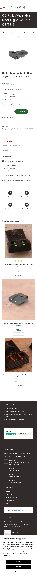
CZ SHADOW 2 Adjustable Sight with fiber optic (18, 265)
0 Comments (17, 526)
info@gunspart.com (15, 476)
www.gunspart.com (15, 482)
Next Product (28, 33)
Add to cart (21, 111)
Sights (11, 129)
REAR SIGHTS (29, 129)
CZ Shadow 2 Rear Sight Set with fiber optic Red (18, 376)
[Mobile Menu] (36, 7)
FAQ (7, 503)
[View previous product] (3, 32)
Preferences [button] (7, 555)
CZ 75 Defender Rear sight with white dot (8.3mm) (18, 324)
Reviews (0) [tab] (7, 150)
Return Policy (10, 500)
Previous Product (10, 33)
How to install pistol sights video (15, 411)
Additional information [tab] (12, 146)
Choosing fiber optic (11, 408)
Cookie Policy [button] (20, 551)
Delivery (8, 491)
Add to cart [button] (18, 275)
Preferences (18, 572)
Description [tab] (7, 141)
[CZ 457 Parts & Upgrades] (7, 533)
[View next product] (33, 32)
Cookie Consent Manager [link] (10, 538)
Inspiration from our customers (15, 420)
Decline (18, 566)
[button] (18, 37)
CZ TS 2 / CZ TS (19, 129)
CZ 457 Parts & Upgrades (20, 533)
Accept (18, 561)
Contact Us (9, 494)
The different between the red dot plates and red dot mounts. (18, 415)
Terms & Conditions (11, 497)
